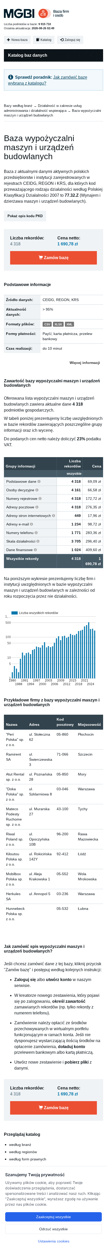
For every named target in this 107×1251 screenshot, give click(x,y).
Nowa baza (19, 40)
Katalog (45, 40)
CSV (47, 324)
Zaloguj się (72, 40)
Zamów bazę (56, 257)
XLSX (58, 324)
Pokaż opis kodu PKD (25, 216)
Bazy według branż (18, 106)
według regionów (23, 1152)
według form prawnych (27, 1159)
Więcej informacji (85, 363)
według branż (20, 1145)
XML (69, 324)
